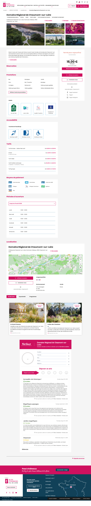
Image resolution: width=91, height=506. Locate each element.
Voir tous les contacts (72, 83)
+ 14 (75, 40)
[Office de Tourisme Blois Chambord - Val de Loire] (8, 4)
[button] (85, 2)
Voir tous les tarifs (72, 65)
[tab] (31, 203)
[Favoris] (82, 2)
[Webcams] (77, 2)
